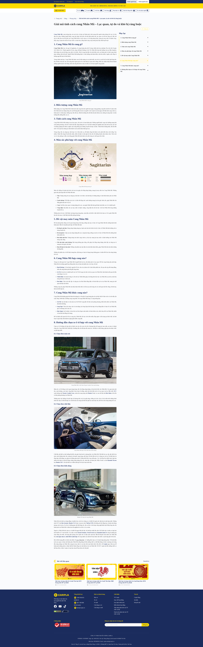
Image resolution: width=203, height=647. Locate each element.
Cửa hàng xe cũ (98, 605)
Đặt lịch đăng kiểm (128, 10)
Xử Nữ (59, 302)
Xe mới (88, 10)
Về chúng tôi (70, 1)
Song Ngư (59, 306)
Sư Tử (59, 272)
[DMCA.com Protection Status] (57, 611)
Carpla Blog (137, 597)
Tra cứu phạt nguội (141, 10)
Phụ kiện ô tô (116, 10)
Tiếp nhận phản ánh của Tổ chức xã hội (121, 608)
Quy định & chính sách (59, 1)
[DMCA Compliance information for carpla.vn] (65, 611)
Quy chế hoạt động (79, 1)
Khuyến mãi (137, 602)
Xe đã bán (97, 10)
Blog (65, 18)
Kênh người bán (131, 1)
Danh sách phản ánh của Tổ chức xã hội (121, 613)
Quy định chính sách (119, 602)
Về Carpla (116, 597)
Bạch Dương (60, 267)
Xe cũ (78, 10)
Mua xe (96, 597)
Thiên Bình (60, 276)
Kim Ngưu (60, 311)
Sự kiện (136, 600)
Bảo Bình (59, 281)
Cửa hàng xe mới (98, 607)
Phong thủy (73, 18)
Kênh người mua (143, 1)
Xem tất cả (146, 561)
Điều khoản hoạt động (119, 605)
